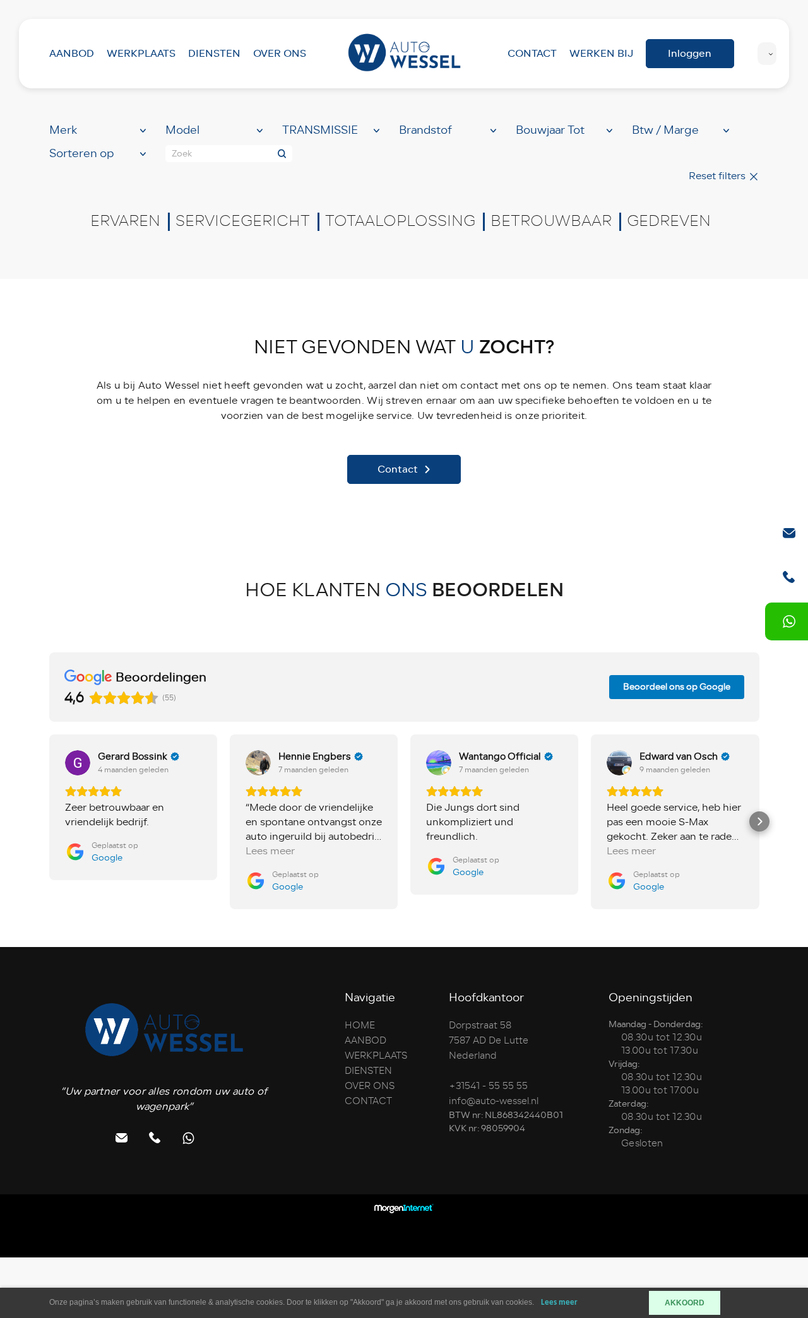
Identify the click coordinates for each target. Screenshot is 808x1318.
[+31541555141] (789, 621)
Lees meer (559, 1302)
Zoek (182, 153)
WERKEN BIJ (601, 53)
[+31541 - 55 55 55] (789, 577)
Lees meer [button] (270, 851)
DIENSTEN (214, 53)
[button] (49, 821)
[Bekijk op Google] (77, 762)
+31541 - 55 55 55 (488, 1086)
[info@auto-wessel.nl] (789, 533)
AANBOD (71, 53)
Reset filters (718, 176)
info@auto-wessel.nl (493, 1101)
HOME (360, 1025)
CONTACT (532, 53)
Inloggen (689, 53)
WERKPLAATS (141, 53)
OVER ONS (279, 53)
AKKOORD (684, 1302)
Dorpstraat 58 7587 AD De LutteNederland (488, 1040)
